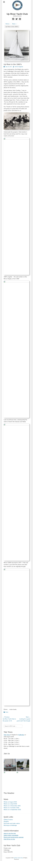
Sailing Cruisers (8, 819)
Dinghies (6, 821)
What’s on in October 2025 (11, 807)
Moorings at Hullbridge (10, 825)
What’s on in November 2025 (12, 805)
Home (8, 24)
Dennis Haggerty (19, 66)
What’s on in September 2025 (12, 809)
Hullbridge (21, 734)
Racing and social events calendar (14, 837)
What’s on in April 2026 (10, 804)
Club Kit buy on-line (9, 839)
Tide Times (7, 734)
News (14, 24)
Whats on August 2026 (10, 802)
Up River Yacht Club (17, 14)
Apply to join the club (10, 833)
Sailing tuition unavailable (11, 835)
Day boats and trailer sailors (12, 823)
